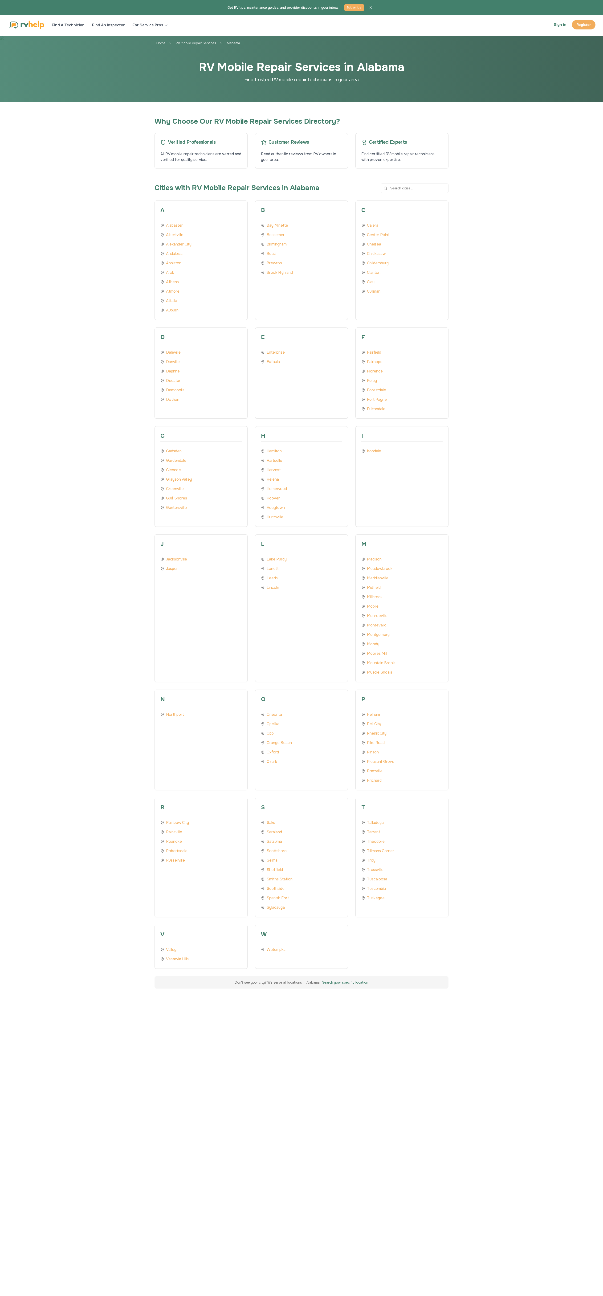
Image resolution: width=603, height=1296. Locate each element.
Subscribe (354, 7)
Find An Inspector (108, 25)
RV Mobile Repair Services (196, 43)
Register (584, 25)
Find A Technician (68, 25)
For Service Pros (147, 25)
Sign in (560, 24)
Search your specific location (345, 982)
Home (160, 43)
